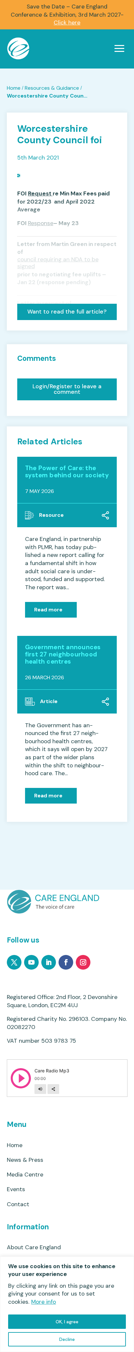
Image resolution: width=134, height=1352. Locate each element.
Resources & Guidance (52, 88)
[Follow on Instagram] (83, 962)
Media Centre (25, 1174)
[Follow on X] (14, 962)
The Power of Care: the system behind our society (67, 472)
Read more (48, 609)
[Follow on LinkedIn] (48, 962)
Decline (67, 1339)
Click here (67, 22)
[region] (67, 1304)
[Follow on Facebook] (66, 962)
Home (13, 88)
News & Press (25, 1160)
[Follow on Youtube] (31, 962)
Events (16, 1189)
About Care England (34, 1247)
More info (43, 1301)
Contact (18, 1204)
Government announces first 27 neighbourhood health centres (63, 655)
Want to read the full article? (67, 311)
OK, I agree (67, 1322)
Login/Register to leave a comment (67, 389)
